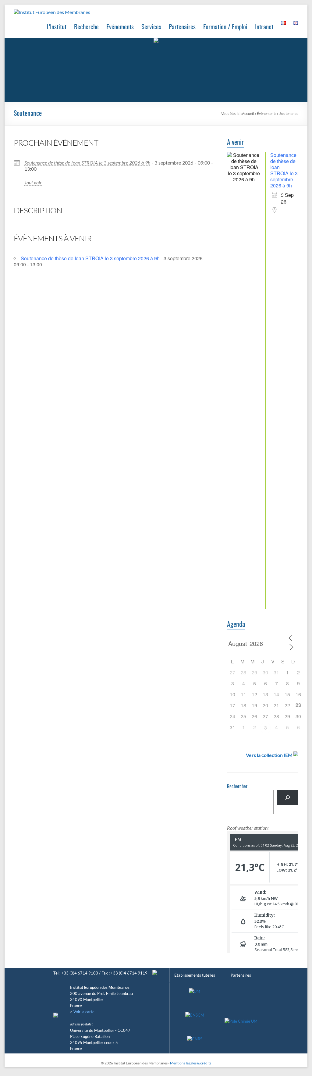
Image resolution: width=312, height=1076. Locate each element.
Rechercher (237, 786)
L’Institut (56, 27)
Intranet (264, 27)
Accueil (248, 113)
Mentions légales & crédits (190, 1063)
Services (151, 27)
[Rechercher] (287, 797)
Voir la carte (83, 1011)
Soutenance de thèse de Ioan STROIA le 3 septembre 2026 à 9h (87, 162)
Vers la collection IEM (269, 755)
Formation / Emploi (225, 27)
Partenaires (182, 27)
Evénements (120, 27)
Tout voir (33, 182)
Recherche (86, 27)
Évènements (266, 113)
